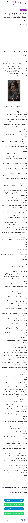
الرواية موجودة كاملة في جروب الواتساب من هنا (14, 504)
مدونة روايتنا (7, 520)
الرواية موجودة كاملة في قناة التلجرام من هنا (14, 500)
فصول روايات (23, 10)
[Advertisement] (14, 35)
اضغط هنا (12, 492)
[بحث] (2, 3)
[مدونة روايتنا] (14, 3)
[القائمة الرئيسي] (26, 3)
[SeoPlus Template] (22, 520)
